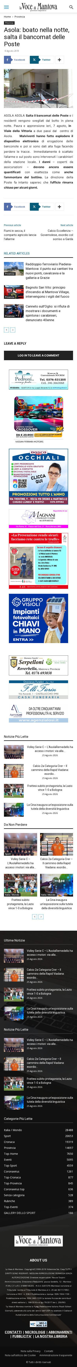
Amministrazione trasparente (55, 1355)
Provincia (20, 16)
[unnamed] (38, 721)
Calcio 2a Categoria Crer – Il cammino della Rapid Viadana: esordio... (50, 769)
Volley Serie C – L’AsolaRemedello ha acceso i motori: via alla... (20, 863)
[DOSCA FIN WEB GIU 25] (38, 503)
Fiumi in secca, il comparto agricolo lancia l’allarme (20, 235)
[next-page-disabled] (12, 329)
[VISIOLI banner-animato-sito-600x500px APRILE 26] (38, 642)
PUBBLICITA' (22, 1336)
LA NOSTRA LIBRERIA (51, 1336)
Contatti (48, 1351)
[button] (6, 7)
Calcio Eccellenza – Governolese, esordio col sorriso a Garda (57, 235)
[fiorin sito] (38, 698)
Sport (8, 854)
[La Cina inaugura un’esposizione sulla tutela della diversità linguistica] (14, 810)
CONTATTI (13, 1332)
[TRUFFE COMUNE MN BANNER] (38, 588)
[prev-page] (6, 329)
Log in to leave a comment (38, 355)
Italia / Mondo (12, 894)
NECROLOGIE (35, 1332)
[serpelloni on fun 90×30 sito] (38, 674)
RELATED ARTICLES (17, 253)
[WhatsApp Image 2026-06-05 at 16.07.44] (38, 443)
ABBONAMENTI (60, 1332)
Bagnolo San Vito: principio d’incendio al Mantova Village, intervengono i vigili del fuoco (47, 291)
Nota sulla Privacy (30, 1351)
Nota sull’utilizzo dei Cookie (20, 1355)
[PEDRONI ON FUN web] (38, 388)
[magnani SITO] (38, 527)
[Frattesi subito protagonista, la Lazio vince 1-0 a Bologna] (14, 791)
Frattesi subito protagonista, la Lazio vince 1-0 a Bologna (20, 904)
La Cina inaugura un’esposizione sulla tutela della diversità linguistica (56, 904)
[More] (59, 60)
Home (7, 16)
